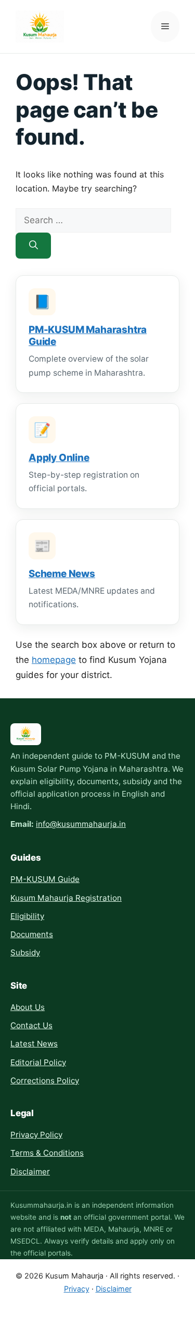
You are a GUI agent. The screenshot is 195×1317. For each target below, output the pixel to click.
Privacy (76, 1288)
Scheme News (62, 574)
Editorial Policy (38, 1062)
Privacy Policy (36, 1135)
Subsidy (25, 952)
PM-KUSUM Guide (45, 879)
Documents (31, 934)
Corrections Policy (44, 1080)
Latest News (34, 1044)
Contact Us (31, 1025)
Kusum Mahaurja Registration (66, 898)
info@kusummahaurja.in (81, 824)
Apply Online (59, 458)
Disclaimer (30, 1172)
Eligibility (27, 916)
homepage (54, 660)
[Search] (33, 245)
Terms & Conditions (47, 1153)
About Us (27, 1007)
